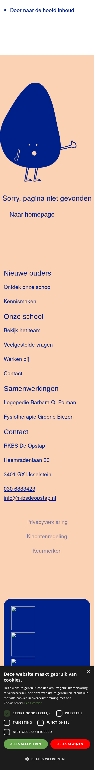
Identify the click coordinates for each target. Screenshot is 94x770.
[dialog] (47, 718)
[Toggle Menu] (14, 49)
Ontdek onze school (28, 286)
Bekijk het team (22, 330)
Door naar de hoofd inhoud (42, 10)
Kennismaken (20, 301)
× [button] (88, 672)
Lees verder (33, 703)
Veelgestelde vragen (28, 344)
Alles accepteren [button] (25, 744)
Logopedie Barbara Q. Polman (40, 402)
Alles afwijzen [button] (70, 744)
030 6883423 (19, 488)
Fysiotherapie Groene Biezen (39, 416)
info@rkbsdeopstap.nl (30, 497)
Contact (13, 373)
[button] (47, 759)
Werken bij (16, 358)
